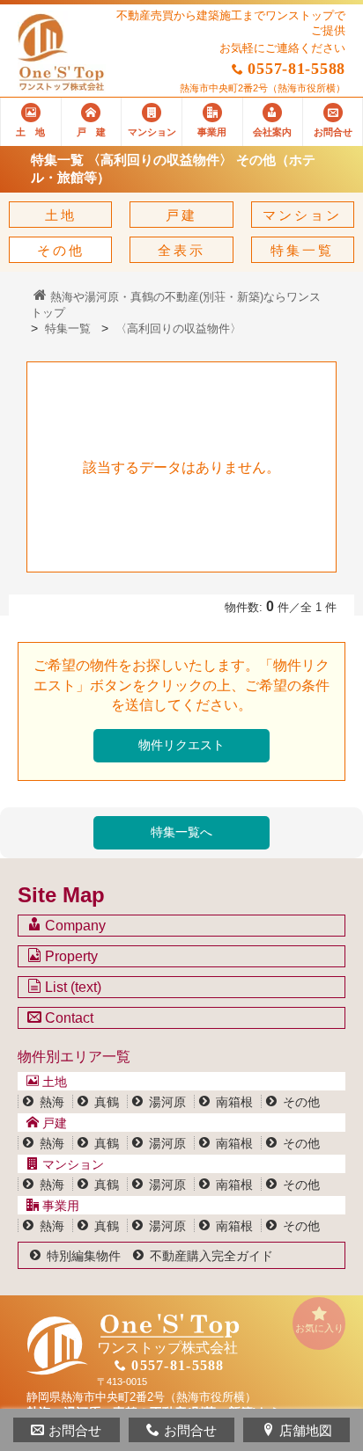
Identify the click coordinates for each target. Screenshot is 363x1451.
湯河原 (167, 1102)
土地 (61, 215)
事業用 (59, 1206)
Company (73, 925)
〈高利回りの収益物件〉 (178, 328)
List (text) (71, 987)
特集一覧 (302, 250)
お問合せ (74, 1430)
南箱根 (234, 1102)
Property (69, 956)
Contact (67, 1017)
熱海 (52, 1102)
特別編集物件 (84, 1256)
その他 (61, 250)
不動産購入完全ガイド (211, 1256)
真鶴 (106, 1102)
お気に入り (319, 1328)
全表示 (181, 250)
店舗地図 (305, 1430)
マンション (302, 215)
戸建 (181, 215)
